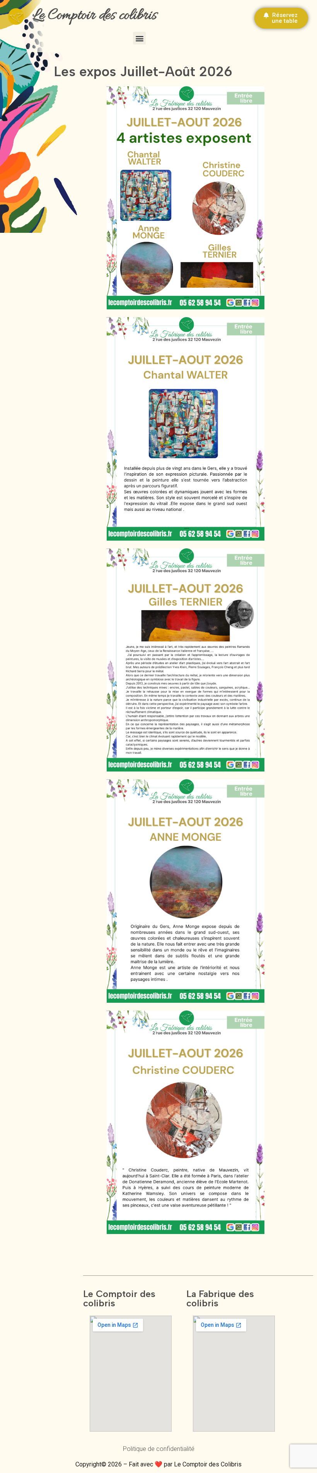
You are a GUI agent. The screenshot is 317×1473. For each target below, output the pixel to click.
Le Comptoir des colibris (94, 15)
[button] (139, 38)
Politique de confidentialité (158, 1449)
